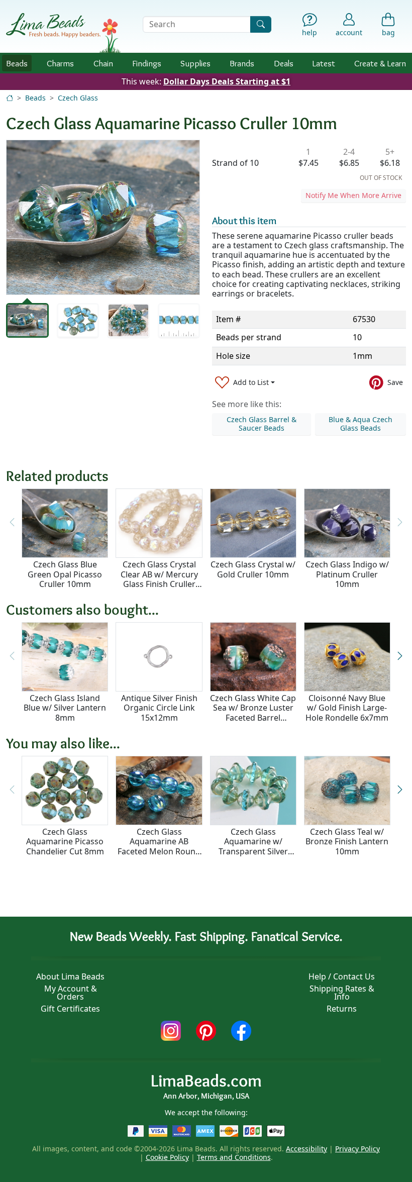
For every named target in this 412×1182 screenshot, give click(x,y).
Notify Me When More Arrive (353, 195)
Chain (103, 63)
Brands (242, 63)
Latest (324, 63)
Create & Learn (380, 63)
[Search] (260, 24)
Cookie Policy (167, 1157)
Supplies (195, 63)
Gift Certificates (70, 1008)
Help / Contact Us (341, 976)
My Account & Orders (70, 992)
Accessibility (306, 1148)
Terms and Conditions (234, 1157)
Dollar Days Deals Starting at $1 (226, 81)
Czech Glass (78, 98)
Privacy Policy (357, 1148)
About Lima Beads (70, 976)
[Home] (9, 98)
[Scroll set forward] (400, 656)
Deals (283, 63)
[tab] (27, 320)
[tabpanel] (103, 217)
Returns (342, 1008)
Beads (17, 63)
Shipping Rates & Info (342, 992)
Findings (146, 63)
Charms (60, 63)
